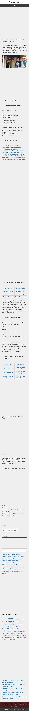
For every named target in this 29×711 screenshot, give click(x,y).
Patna (3, 635)
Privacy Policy (14, 706)
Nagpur (20, 633)
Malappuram (14, 633)
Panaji (23, 633)
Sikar (25, 635)
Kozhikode (23, 631)
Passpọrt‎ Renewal (8, 291)
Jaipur (18, 629)
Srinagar (7, 637)
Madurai (9, 633)
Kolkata (19, 631)
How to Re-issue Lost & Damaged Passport (13, 157)
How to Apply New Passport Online (11, 145)
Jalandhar (5, 631)
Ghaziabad (5, 629)
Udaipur (24, 637)
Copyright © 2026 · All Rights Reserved (14, 709)
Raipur (14, 635)
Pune (11, 635)
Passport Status (20, 288)
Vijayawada (5, 639)
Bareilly (4, 621)
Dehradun (10, 626)
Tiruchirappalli (19, 637)
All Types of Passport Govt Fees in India (12, 152)
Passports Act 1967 (8, 372)
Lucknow (4, 633)
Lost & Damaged (20, 291)
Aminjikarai (17, 619)
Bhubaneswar (7, 507)
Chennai (17, 624)
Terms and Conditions (20, 705)
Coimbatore (5, 626)
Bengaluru (10, 622)
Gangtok (20, 626)
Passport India (15, 2)
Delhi (16, 626)
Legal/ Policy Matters (8, 368)
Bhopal (21, 621)
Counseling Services (20, 297)
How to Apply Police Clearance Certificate (13, 154)
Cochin (20, 624)
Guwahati (10, 629)
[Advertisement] (14, 22)
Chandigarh (12, 624)
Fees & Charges (20, 294)
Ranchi (18, 635)
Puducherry (7, 635)
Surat (10, 637)
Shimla (22, 635)
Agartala (3, 619)
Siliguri (3, 637)
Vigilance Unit (20, 364)
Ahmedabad (10, 619)
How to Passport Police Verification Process (14, 155)
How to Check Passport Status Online (12, 149)
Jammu (11, 631)
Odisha (5, 505)
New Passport (8, 288)
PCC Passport (8, 294)
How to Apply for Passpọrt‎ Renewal (11, 147)
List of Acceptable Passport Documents (12, 150)
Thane (14, 637)
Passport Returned (8, 297)
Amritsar (22, 619)
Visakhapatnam (14, 639)
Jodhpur (15, 631)
